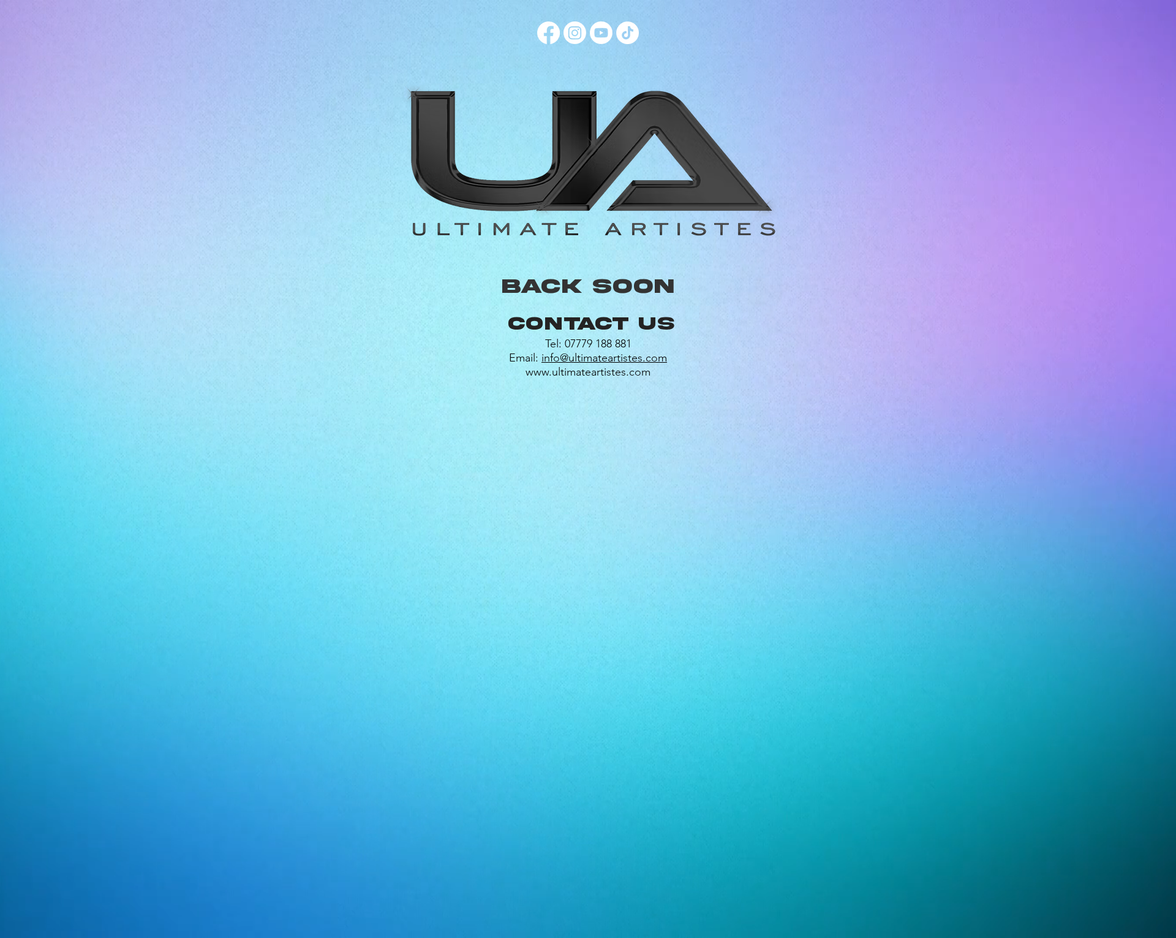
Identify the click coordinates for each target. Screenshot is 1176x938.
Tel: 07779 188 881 (588, 343)
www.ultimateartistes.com (588, 372)
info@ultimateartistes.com (604, 358)
